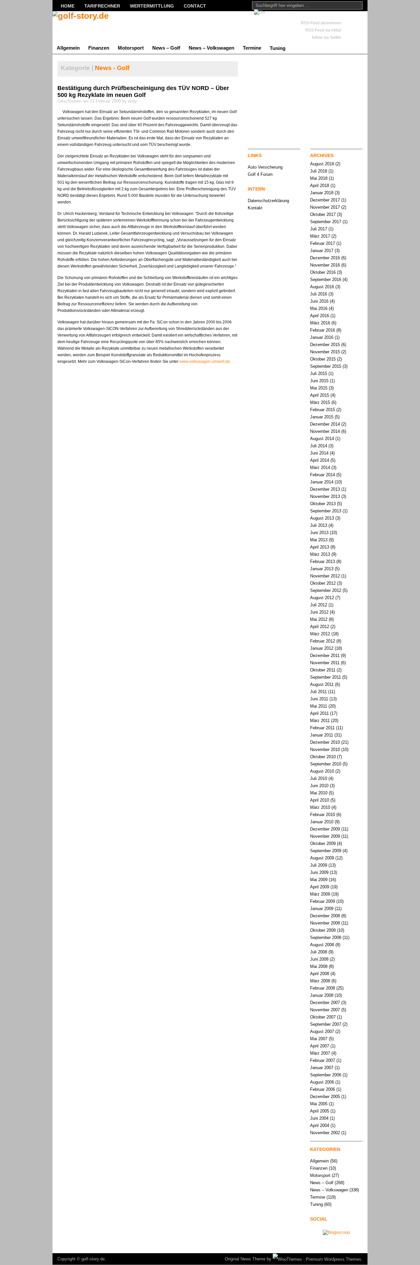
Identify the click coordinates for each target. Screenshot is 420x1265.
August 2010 (322, 771)
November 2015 (325, 351)
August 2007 (322, 1031)
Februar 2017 (322, 243)
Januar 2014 (321, 482)
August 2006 (322, 1082)
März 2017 (320, 236)
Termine (252, 48)
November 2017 (325, 207)
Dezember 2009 (325, 829)
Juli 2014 (318, 445)
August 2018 (322, 163)
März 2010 (320, 807)
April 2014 (319, 460)
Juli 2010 (318, 778)
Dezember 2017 (325, 200)
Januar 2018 (321, 192)
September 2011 (325, 677)
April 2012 (319, 626)
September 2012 (325, 590)
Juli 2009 (318, 865)
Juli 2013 (318, 525)
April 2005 (319, 1111)
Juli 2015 (318, 373)
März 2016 (320, 322)
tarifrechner (102, 6)
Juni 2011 (319, 698)
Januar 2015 (321, 416)
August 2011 (322, 684)
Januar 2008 (321, 995)
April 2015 (319, 395)
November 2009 (325, 836)
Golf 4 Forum (260, 174)
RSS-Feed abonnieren (321, 23)
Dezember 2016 (325, 257)
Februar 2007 (322, 1060)
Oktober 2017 (323, 214)
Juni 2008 (319, 959)
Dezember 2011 (325, 655)
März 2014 (320, 467)
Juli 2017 (318, 228)
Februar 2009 (322, 901)
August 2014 (322, 438)
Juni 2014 (319, 453)
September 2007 (325, 1024)
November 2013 (325, 496)
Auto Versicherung (265, 167)
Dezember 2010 (325, 742)
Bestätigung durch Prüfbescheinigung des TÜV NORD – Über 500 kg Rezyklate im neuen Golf (143, 91)
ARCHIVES (321, 155)
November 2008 (325, 923)
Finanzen (98, 48)
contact (195, 6)
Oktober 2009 (323, 843)
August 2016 (322, 286)
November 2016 (325, 265)
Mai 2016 (318, 308)
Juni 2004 (319, 1118)
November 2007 (325, 1009)
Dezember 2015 (325, 344)
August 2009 (322, 857)
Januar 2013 (321, 568)
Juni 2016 (319, 301)
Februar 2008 (322, 988)
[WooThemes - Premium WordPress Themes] (317, 1258)
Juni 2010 (319, 785)
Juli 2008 (318, 951)
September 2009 (325, 850)
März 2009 (320, 894)
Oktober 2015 (323, 359)
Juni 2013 (319, 532)
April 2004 (319, 1125)
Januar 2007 (321, 1067)
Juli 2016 (318, 294)
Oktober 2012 (323, 583)
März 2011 (320, 720)
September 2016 (325, 279)
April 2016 (319, 315)
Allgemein (68, 48)
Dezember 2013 (325, 489)
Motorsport (131, 48)
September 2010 (325, 763)
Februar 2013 (322, 561)
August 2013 (322, 518)
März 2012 (320, 633)
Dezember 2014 (325, 424)
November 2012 (325, 576)
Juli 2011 (318, 691)
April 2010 (319, 800)
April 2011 (319, 713)
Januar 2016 (321, 337)
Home (67, 6)
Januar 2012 (321, 648)
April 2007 (319, 1045)
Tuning (277, 48)
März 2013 (320, 554)
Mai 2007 (318, 1038)
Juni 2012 (319, 612)
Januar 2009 (321, 908)
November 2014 (325, 431)
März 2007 (320, 1053)
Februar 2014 (322, 474)
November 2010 (325, 749)
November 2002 (325, 1132)
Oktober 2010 (323, 756)
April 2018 (319, 185)
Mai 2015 (318, 388)
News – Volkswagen (211, 48)
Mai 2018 (318, 178)
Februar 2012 (322, 641)
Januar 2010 (321, 821)
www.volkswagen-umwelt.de (204, 361)
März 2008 (320, 980)
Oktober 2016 (323, 272)
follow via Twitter (326, 37)
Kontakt (255, 207)
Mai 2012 (318, 619)
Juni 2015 (319, 380)
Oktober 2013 (323, 503)
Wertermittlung (152, 6)
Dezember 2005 (325, 1096)
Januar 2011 (321, 735)
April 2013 (319, 547)
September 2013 (325, 510)
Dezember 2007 (325, 1002)
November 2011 (325, 662)
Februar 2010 (322, 814)
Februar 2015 (322, 409)
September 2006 (325, 1074)
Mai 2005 (318, 1103)
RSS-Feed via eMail (323, 30)
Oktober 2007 (323, 1017)
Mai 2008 (318, 966)
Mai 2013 (318, 539)
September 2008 (325, 937)
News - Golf (112, 67)
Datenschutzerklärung (268, 200)
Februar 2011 (322, 727)
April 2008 (319, 973)
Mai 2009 (318, 879)
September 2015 (325, 366)
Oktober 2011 (322, 670)
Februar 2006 (322, 1089)
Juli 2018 (318, 171)
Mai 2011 (318, 706)
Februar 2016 (322, 330)
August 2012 (322, 597)
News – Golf (166, 48)
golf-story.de (93, 1258)
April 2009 (319, 886)
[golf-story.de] (116, 26)
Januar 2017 (321, 250)
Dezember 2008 (325, 915)
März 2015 (320, 402)
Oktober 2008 (323, 930)
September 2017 (325, 221)
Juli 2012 (318, 604)
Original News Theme (245, 1258)
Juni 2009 (319, 872)
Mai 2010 (318, 792)
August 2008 (322, 944)
